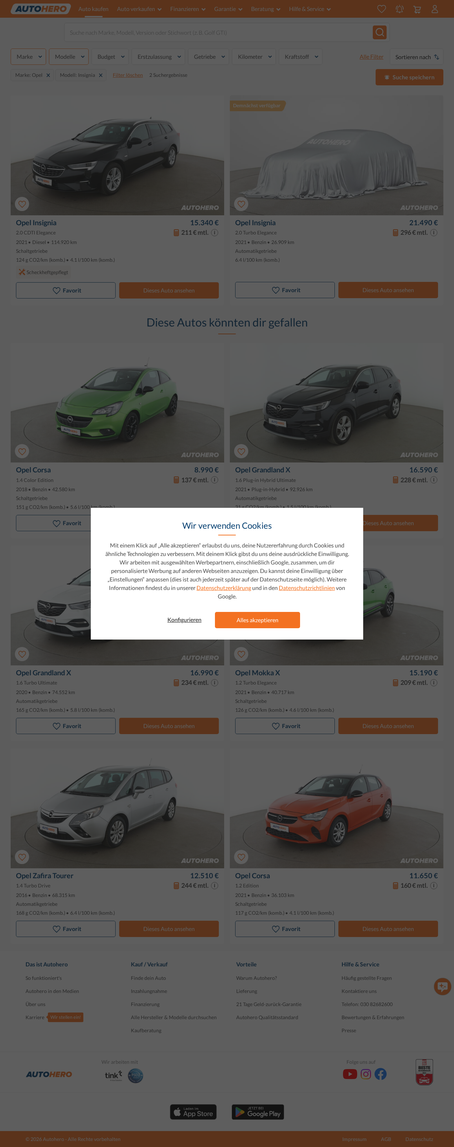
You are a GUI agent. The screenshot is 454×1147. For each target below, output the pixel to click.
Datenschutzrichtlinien (307, 587)
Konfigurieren (184, 619)
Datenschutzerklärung (223, 587)
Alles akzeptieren (257, 620)
